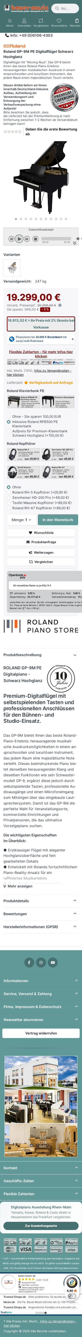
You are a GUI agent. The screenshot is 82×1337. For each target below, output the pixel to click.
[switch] (72, 1296)
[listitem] (41, 177)
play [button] (19, 238)
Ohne (16, 487)
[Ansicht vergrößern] (41, 177)
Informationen (16, 980)
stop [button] (35, 239)
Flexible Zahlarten (19, 1194)
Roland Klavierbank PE (25, 391)
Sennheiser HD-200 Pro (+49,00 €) (40, 497)
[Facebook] (29, 963)
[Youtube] (53, 963)
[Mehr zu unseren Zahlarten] (41, 1245)
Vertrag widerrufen (41, 1033)
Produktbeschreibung (22, 654)
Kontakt (10, 1168)
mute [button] (79, 238)
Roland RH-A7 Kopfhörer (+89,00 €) (41, 508)
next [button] (27, 239)
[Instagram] (41, 963)
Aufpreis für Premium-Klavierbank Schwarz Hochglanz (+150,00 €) (39, 433)
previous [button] (11, 239)
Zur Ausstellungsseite (41, 1225)
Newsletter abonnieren (23, 1019)
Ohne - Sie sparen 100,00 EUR (36, 416)
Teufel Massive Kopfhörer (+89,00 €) (42, 503)
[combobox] (65, 8)
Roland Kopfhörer (21, 443)
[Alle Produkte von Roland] (14, 46)
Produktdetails (16, 901)
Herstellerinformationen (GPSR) (30, 926)
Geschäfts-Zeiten (19, 1181)
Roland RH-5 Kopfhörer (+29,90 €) (39, 492)
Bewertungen (15, 914)
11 (66, 219)
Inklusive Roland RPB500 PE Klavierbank (35, 424)
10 (61, 219)
